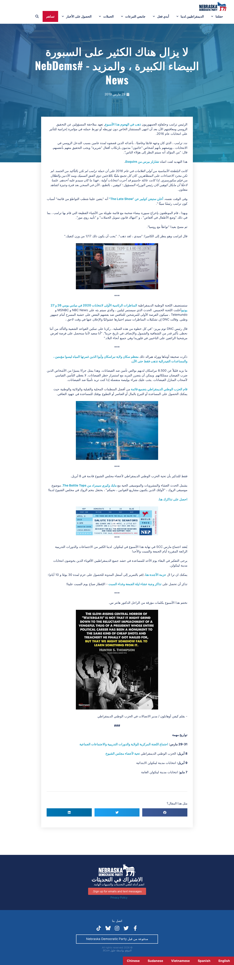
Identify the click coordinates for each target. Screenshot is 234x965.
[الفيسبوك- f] (135, 928)
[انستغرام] (117, 928)
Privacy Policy (118, 897)
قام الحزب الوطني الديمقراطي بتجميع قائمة (159, 389)
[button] (164, 812)
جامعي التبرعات (135, 16)
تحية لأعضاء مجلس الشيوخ (122, 753)
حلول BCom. (109, 950)
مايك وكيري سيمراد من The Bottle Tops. (89, 485)
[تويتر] (126, 928)
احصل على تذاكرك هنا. (172, 499)
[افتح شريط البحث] (37, 16)
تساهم (50, 16)
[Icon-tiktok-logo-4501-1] (98, 928)
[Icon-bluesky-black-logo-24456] (107, 928)
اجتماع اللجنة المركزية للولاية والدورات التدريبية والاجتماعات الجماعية (124, 744)
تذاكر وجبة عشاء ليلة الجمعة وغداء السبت (134, 584)
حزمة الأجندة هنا (155, 575)
